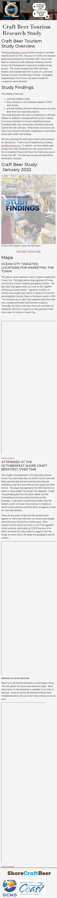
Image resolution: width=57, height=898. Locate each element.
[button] (47, 17)
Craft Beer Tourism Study (28, 251)
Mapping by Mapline (7, 458)
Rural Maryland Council (16, 52)
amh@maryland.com (11, 145)
